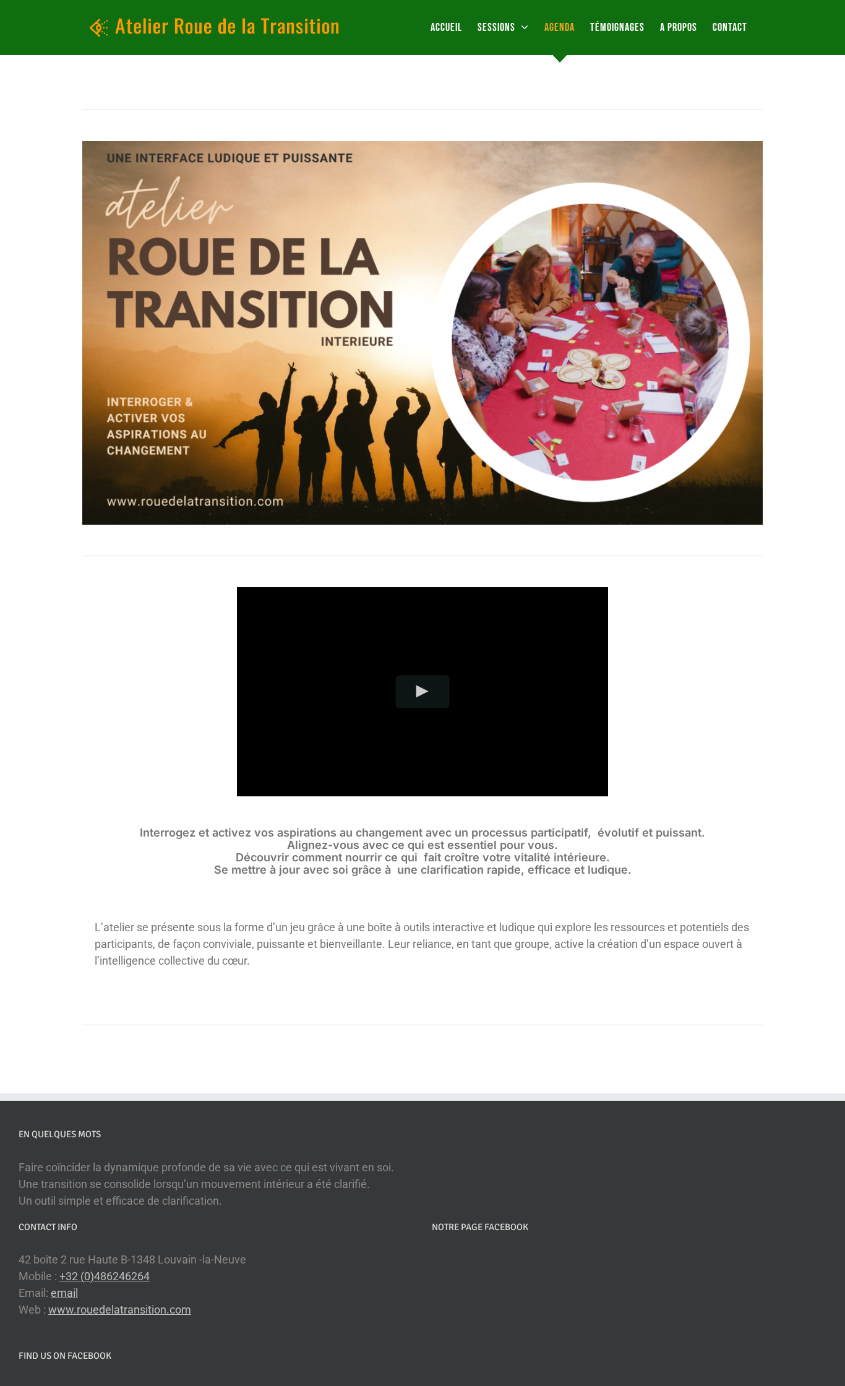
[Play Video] (423, 691)
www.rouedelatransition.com (119, 1309)
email (64, 1292)
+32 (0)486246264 (104, 1276)
